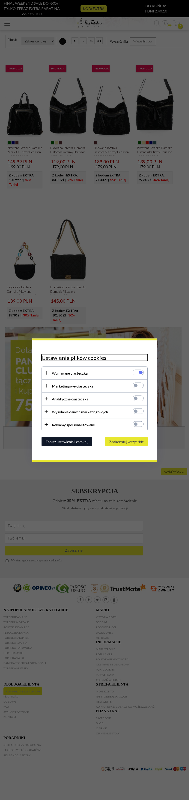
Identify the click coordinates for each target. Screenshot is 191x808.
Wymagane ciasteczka (70, 373)
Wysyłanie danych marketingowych (80, 411)
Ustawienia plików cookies (74, 357)
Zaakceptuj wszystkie (126, 441)
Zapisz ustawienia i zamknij (66, 441)
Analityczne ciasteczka (70, 399)
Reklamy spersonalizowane (73, 424)
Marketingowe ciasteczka (72, 386)
